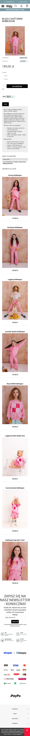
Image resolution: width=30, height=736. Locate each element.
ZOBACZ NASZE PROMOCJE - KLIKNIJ (15, 9)
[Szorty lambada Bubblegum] (15, 509)
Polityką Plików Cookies (14, 731)
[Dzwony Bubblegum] (15, 196)
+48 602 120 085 (23, 1)
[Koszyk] (27, 6)
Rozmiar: (4, 72)
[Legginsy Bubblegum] (15, 300)
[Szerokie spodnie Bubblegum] (15, 352)
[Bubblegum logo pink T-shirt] (15, 561)
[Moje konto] (21, 6)
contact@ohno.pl (10, 1)
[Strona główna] (9, 6)
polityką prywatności (15, 626)
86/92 (5, 75)
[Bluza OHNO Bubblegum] (15, 404)
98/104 (6, 79)
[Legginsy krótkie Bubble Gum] (15, 456)
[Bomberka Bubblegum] (15, 248)
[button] (3, 6)
